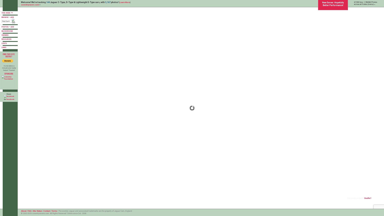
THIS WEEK (6, 13)
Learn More (125, 2)
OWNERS (5, 35)
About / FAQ (26, 211)
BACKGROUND (7, 31)
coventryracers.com (30, 5)
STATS (4, 43)
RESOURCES (6, 39)
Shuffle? (367, 198)
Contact (46, 211)
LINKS (4, 47)
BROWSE (5, 17)
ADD (12, 17)
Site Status (37, 211)
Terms (54, 211)
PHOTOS (5, 27)
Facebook (10, 99)
